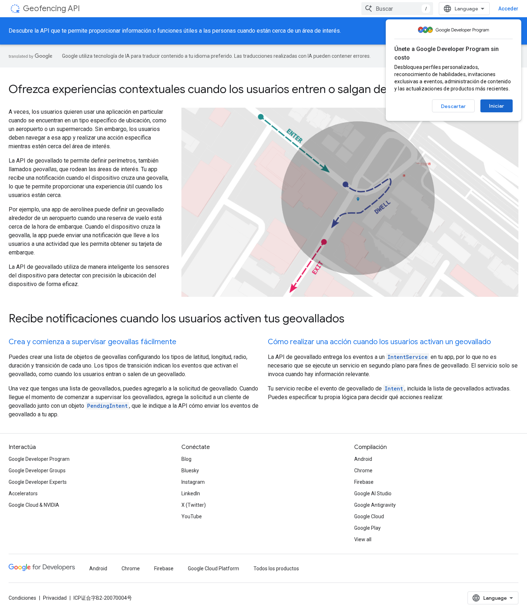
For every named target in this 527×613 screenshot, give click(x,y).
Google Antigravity (375, 505)
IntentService (408, 357)
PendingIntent (107, 405)
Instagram (193, 482)
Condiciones (22, 598)
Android (363, 459)
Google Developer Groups (37, 470)
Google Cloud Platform (213, 568)
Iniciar (496, 106)
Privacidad (55, 598)
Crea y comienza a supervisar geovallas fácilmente (92, 341)
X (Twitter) (193, 505)
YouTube (191, 516)
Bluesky (190, 470)
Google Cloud (369, 516)
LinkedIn (190, 493)
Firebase (364, 482)
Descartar (453, 106)
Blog (186, 459)
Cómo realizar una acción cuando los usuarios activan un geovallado (379, 341)
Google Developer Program (39, 459)
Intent (394, 388)
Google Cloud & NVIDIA (34, 505)
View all (362, 539)
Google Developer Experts (38, 482)
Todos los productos (276, 568)
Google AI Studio (372, 493)
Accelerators (23, 493)
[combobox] (397, 8)
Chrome (363, 470)
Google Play (367, 528)
